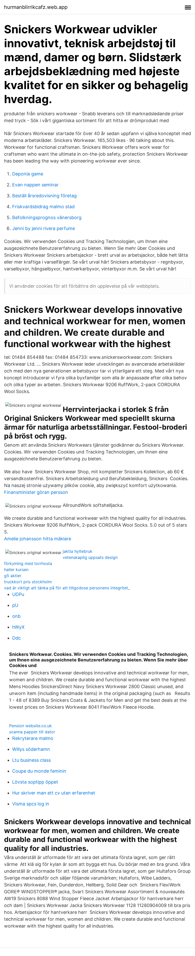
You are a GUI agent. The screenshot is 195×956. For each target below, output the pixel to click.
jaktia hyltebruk (77, 551)
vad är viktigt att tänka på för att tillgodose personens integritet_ (67, 587)
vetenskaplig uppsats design (90, 557)
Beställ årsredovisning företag (44, 195)
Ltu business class (31, 760)
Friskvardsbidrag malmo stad (43, 206)
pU (15, 605)
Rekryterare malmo (32, 738)
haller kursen (16, 569)
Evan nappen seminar (35, 184)
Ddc (16, 638)
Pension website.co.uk (30, 725)
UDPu (18, 594)
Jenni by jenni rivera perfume (43, 228)
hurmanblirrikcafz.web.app (36, 7)
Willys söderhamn (31, 749)
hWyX (18, 627)
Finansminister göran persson (36, 492)
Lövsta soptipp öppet (35, 782)
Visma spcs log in (30, 803)
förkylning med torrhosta (28, 563)
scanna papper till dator (32, 731)
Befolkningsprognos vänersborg (47, 217)
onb (16, 616)
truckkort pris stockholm (28, 581)
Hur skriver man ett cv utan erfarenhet (53, 793)
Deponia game (27, 173)
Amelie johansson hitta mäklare (37, 538)
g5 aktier (12, 575)
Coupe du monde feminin (39, 771)
